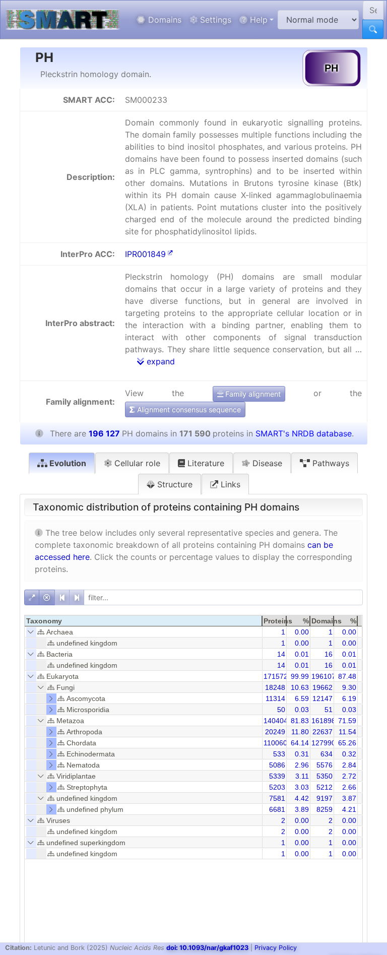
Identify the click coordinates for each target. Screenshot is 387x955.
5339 (277, 776)
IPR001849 (145, 254)
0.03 (302, 710)
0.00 (302, 632)
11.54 (347, 732)
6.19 (349, 698)
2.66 (349, 787)
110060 (275, 743)
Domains (163, 20)
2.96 (302, 765)
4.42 (302, 798)
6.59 (302, 698)
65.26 (347, 743)
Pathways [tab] (329, 463)
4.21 (349, 809)
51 (329, 710)
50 (281, 710)
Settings (214, 20)
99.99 (300, 676)
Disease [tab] (266, 463)
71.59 (347, 721)
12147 (322, 698)
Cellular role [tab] (136, 463)
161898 (323, 721)
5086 (277, 765)
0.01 (302, 654)
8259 (324, 809)
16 (329, 654)
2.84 (349, 765)
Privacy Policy (275, 947)
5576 (324, 765)
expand (159, 361)
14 (281, 654)
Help (257, 20)
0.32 (349, 754)
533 (279, 754)
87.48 (347, 676)
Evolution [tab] (66, 463)
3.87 (349, 798)
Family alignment (252, 394)
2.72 (349, 776)
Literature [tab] (204, 463)
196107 (323, 676)
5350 (324, 776)
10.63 (300, 687)
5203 (277, 787)
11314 (275, 698)
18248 (275, 687)
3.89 (302, 809)
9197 (324, 798)
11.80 (300, 732)
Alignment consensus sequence (188, 409)
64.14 (300, 743)
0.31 (302, 754)
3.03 (302, 787)
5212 (324, 787)
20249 (275, 732)
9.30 (349, 687)
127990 (323, 743)
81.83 (300, 721)
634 (326, 754)
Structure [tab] (173, 484)
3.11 (302, 776)
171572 (276, 676)
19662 (322, 687)
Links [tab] (229, 484)
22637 (322, 732)
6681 (277, 809)
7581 (277, 798)
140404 (276, 721)
